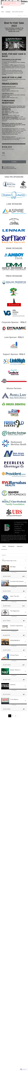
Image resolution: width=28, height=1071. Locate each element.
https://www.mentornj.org (9, 168)
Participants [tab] (11, 546)
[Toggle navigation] (2, 7)
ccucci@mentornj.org (8, 167)
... (18, 715)
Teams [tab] (4, 546)
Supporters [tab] (19, 546)
